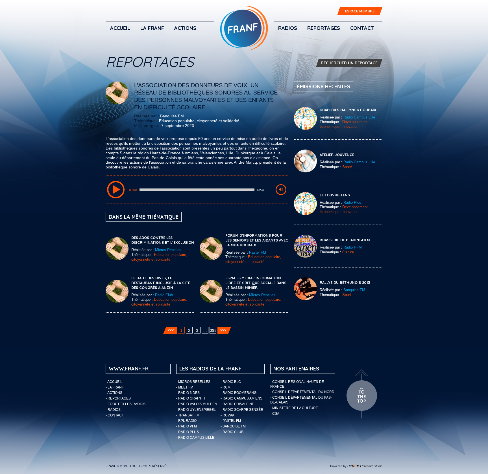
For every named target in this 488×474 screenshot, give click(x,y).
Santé (347, 167)
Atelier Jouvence (337, 154)
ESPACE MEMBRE (359, 11)
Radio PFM (352, 247)
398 (213, 330)
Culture (348, 252)
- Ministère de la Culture (294, 408)
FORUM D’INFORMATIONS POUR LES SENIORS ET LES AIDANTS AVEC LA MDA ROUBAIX (256, 240)
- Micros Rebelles (193, 382)
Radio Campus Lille (359, 117)
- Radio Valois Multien (196, 404)
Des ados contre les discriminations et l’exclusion (162, 240)
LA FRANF (152, 28)
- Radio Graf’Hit (190, 398)
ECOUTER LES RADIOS (126, 404)
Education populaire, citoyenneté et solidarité (199, 120)
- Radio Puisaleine (237, 404)
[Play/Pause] (116, 189)
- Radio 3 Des (188, 393)
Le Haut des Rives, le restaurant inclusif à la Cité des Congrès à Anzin (160, 283)
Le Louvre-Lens (335, 195)
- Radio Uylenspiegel (196, 410)
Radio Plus (352, 202)
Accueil (120, 28)
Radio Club (164, 295)
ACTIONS (185, 28)
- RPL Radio (186, 421)
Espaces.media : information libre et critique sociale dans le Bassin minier (255, 283)
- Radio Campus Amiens (241, 398)
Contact (362, 28)
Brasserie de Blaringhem (345, 240)
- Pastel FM (231, 421)
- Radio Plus (187, 432)
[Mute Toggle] (281, 189)
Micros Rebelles (168, 250)
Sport (346, 295)
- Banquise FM (233, 426)
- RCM (225, 387)
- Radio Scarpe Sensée (242, 410)
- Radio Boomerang (238, 393)
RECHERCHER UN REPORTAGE (349, 62)
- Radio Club (232, 432)
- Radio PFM (186, 426)
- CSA (274, 414)
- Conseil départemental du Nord (302, 392)
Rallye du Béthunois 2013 (345, 282)
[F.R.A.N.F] (244, 28)
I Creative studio (364, 466)
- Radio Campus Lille (195, 438)
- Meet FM (184, 387)
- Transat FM (187, 415)
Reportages (323, 28)
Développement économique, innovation (344, 124)
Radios (287, 28)
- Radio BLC (231, 382)
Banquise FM (172, 116)
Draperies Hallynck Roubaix (348, 109)
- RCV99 (227, 415)
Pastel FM (257, 252)
